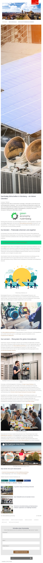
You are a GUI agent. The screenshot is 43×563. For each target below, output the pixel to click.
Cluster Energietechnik (10, 440)
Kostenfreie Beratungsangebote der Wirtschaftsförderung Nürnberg (15, 472)
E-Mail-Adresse (6, 545)
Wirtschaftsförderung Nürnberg (26, 223)
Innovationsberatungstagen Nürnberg (8, 350)
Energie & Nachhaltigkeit (22, 473)
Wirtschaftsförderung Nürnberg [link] (26, 21)
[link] (35, 2)
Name (4, 540)
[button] (4, 481)
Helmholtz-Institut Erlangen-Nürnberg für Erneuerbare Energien (23, 392)
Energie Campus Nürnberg (27, 384)
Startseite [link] (4, 21)
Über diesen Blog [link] (13, 21)
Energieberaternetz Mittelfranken (7, 335)
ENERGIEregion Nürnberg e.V (7, 435)
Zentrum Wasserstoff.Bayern (23, 440)
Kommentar (5, 532)
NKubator (21, 395)
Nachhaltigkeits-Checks (5, 246)
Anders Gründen (31, 401)
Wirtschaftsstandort (14, 522)
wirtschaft (4, 522)
